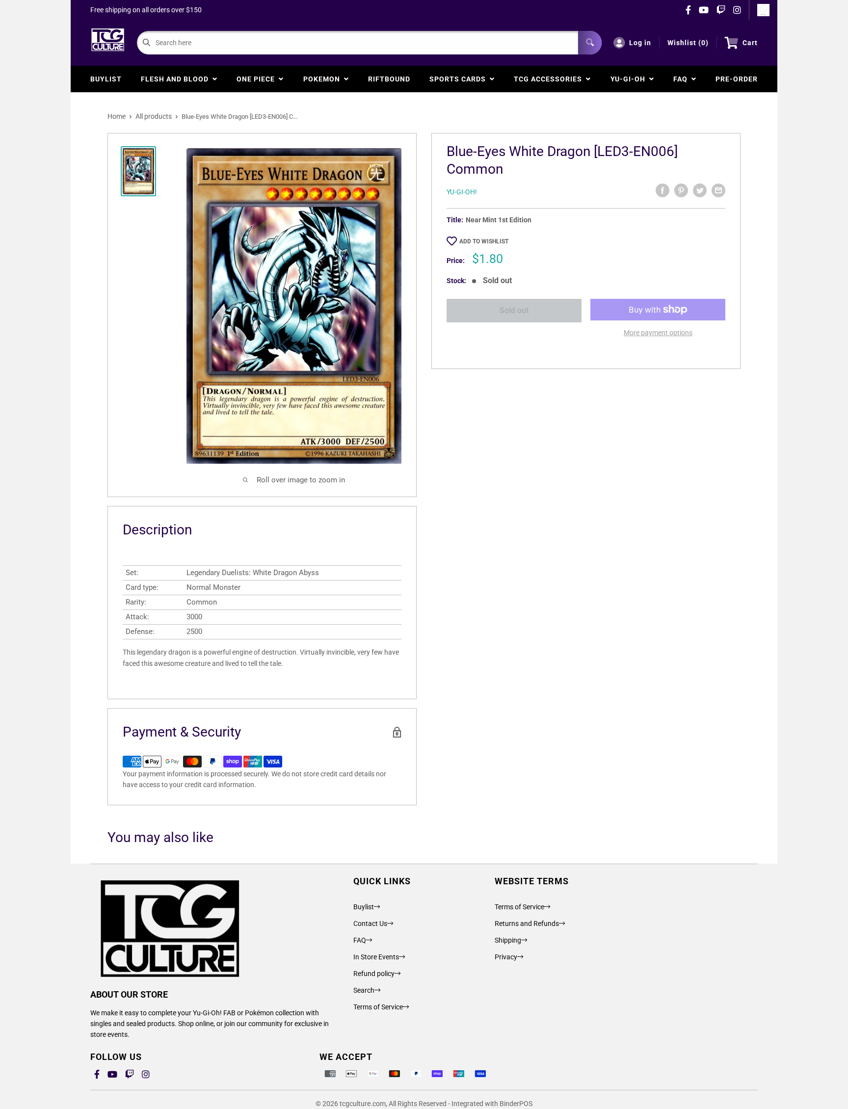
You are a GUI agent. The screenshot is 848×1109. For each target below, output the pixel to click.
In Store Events (376, 957)
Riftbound (389, 79)
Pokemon (323, 79)
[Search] (590, 42)
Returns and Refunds (527, 923)
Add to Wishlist (483, 241)
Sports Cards (459, 79)
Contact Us (370, 923)
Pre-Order (737, 79)
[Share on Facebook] (662, 190)
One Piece (258, 79)
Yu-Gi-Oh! (462, 192)
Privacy (506, 957)
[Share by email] (718, 190)
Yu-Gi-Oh (629, 79)
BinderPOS (516, 1104)
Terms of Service (378, 1007)
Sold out (514, 310)
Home (116, 116)
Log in (640, 43)
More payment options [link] (658, 333)
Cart (750, 43)
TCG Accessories (550, 79)
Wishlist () (688, 43)
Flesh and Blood (176, 79)
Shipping (508, 940)
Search (363, 990)
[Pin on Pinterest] (681, 190)
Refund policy (374, 973)
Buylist (106, 79)
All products (153, 116)
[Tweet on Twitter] (700, 190)
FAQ (682, 79)
